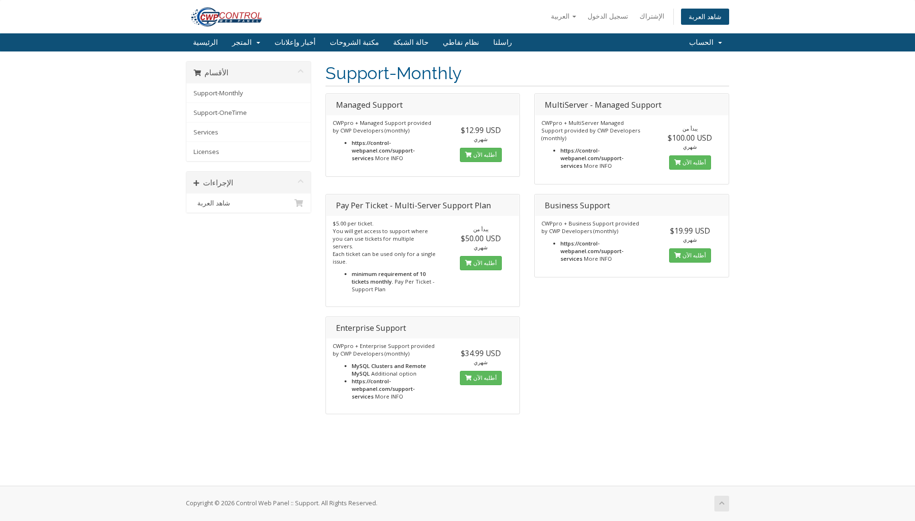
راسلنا (502, 42)
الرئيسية (205, 42)
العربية (561, 15)
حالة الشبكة (410, 42)
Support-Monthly (218, 93)
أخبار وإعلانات (294, 42)
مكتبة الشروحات (354, 42)
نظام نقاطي (461, 42)
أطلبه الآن (484, 155)
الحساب (703, 42)
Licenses (206, 151)
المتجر (243, 42)
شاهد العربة (705, 16)
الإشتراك (652, 15)
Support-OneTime (220, 112)
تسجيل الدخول (608, 15)
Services (205, 132)
